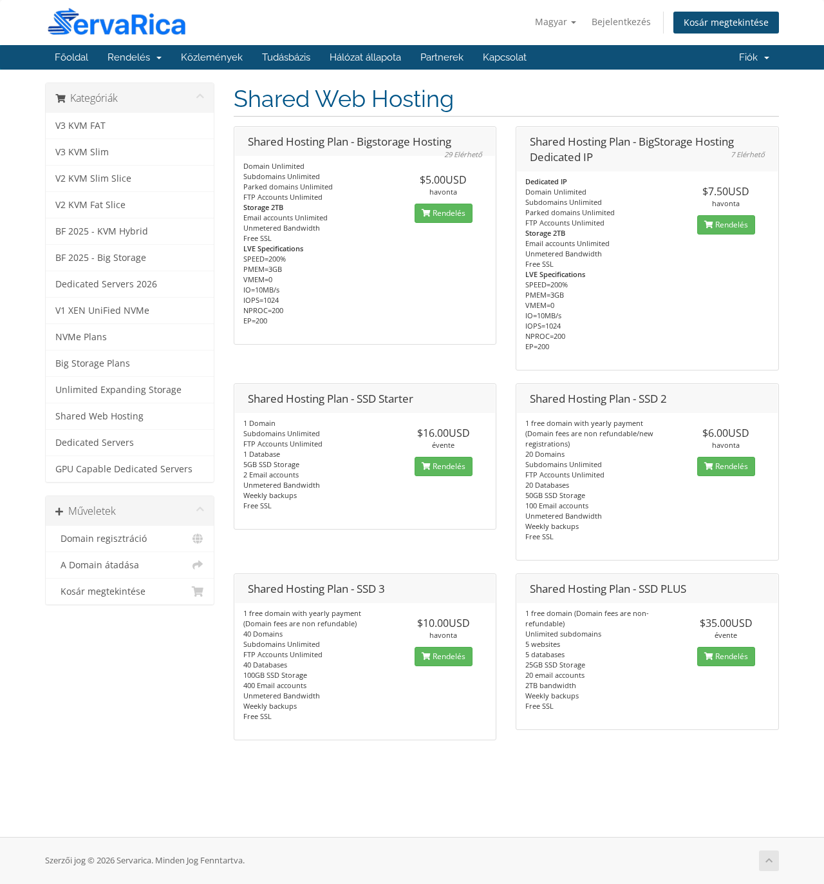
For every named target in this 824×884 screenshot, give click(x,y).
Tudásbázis (286, 57)
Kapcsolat (505, 57)
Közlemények (212, 57)
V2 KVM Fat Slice (90, 205)
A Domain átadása (97, 565)
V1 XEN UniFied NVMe (102, 310)
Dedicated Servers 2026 (106, 284)
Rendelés (131, 57)
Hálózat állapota (365, 57)
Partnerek (442, 57)
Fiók (751, 57)
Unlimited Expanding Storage (118, 390)
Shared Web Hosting (99, 416)
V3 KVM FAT (80, 125)
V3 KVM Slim (82, 152)
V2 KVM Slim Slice (93, 178)
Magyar (552, 21)
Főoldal (71, 57)
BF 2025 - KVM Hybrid (101, 231)
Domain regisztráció (101, 538)
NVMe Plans (81, 337)
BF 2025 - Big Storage (100, 258)
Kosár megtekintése (726, 22)
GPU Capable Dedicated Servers (123, 469)
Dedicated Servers (94, 442)
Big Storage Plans (92, 363)
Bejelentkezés (621, 21)
